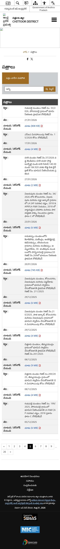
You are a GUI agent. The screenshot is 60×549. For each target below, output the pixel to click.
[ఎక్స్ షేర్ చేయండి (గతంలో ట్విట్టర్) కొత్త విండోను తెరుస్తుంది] (31, 59)
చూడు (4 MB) (32, 149)
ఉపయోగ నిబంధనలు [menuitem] (30, 476)
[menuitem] (8, 3)
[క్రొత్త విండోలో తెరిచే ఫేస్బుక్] (27, 59)
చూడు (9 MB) (32, 365)
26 (4, 452)
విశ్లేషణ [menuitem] (30, 489)
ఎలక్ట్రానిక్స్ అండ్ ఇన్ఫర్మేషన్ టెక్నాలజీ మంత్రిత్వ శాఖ (24, 503)
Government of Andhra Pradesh (43, 9)
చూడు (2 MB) (32, 185)
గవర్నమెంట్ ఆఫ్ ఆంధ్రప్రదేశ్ (15, 8)
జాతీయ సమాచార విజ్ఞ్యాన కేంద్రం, (43, 500)
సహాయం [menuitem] (30, 481)
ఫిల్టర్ (51, 89)
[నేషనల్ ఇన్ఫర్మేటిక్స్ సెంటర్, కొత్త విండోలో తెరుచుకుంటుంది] (30, 530)
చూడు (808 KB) (32, 126)
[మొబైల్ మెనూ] (54, 19)
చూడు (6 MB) (32, 227)
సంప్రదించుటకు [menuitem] (30, 485)
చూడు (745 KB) (32, 270)
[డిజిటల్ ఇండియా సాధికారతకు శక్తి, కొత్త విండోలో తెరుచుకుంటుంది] (30, 542)
